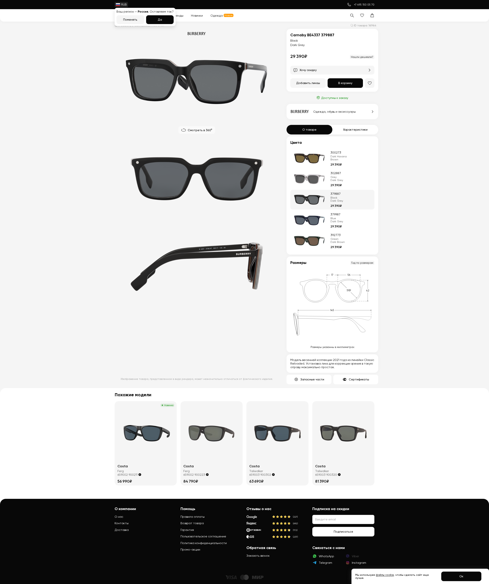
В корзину (345, 83)
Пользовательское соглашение (203, 536)
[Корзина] (372, 15)
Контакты (122, 523)
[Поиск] (352, 15)
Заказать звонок (258, 555)
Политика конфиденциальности (204, 543)
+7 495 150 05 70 (364, 4)
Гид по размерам (362, 262)
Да (160, 19)
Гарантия (187, 530)
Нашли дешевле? (362, 56)
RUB (124, 4)
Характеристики (355, 129)
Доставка (122, 530)
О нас (119, 516)
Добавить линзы (308, 83)
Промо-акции (190, 549)
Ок (461, 576)
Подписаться (343, 531)
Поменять (130, 19)
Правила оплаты (193, 516)
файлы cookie (385, 574)
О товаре (309, 129)
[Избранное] (362, 15)
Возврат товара (192, 523)
